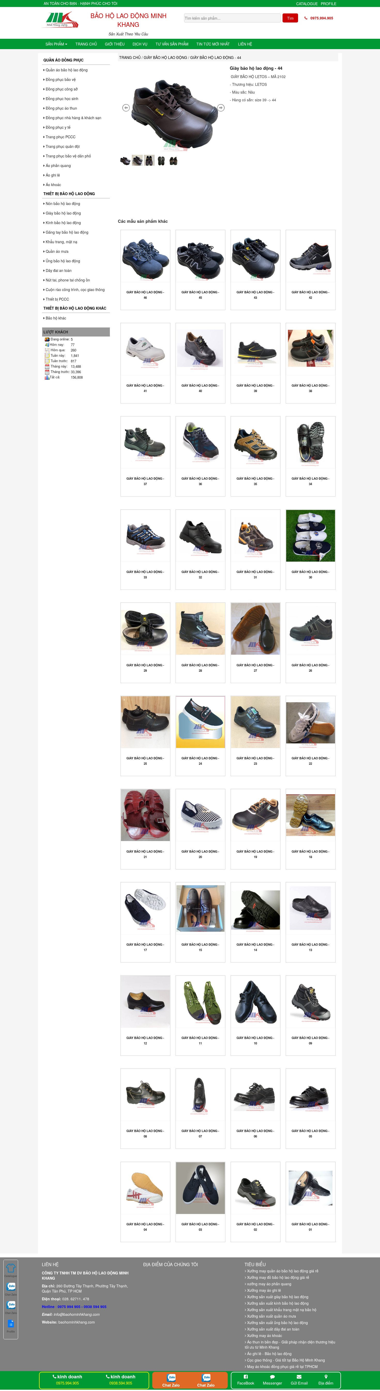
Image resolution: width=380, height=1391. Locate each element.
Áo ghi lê (52, 175)
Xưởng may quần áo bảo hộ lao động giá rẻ (282, 1270)
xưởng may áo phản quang (268, 1283)
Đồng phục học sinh (61, 98)
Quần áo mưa (57, 251)
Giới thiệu (115, 44)
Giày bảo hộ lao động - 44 (256, 68)
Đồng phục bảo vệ (60, 79)
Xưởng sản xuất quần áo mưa (271, 1316)
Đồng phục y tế (58, 127)
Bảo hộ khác (55, 317)
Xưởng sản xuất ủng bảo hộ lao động (277, 1322)
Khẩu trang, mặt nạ (61, 241)
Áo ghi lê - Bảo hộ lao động (269, 1353)
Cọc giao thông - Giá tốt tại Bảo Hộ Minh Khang (285, 1360)
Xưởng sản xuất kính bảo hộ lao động (277, 1303)
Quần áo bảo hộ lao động (66, 69)
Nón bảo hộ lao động (62, 203)
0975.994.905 (320, 17)
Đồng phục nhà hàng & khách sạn (73, 117)
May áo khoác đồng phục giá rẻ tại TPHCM (282, 1366)
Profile (328, 3)
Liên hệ (245, 44)
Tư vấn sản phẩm (172, 44)
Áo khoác (53, 184)
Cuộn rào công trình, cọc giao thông (75, 289)
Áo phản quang (58, 165)
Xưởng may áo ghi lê (263, 1290)
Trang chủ (86, 44)
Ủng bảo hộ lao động (62, 260)
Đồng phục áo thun (61, 108)
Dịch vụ (140, 44)
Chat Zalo (171, 1385)
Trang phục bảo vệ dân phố (68, 155)
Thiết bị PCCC (57, 299)
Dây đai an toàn (58, 270)
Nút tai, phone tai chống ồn (67, 279)
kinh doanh (69, 1376)
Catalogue (307, 3)
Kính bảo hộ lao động (63, 222)
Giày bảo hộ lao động (63, 213)
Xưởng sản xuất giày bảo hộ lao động (277, 1296)
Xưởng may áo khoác (264, 1335)
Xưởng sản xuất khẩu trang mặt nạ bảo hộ (281, 1309)
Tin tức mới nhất (213, 44)
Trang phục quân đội (62, 146)
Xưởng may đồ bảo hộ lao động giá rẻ (277, 1277)
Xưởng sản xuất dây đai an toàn (272, 1329)
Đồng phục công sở (61, 88)
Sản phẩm (55, 44)
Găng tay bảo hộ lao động (66, 232)
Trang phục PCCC (60, 136)
